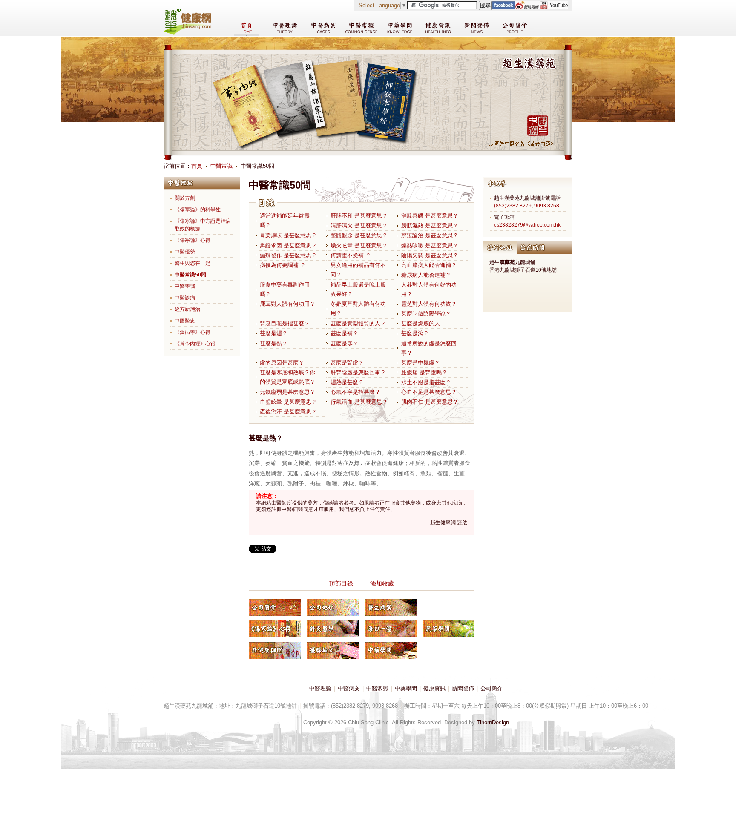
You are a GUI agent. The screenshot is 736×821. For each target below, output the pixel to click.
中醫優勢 (185, 252)
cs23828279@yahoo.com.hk (527, 225)
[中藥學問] (391, 650)
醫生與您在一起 (192, 263)
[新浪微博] (527, 7)
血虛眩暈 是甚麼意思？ (288, 402)
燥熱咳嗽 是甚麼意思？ (429, 245)
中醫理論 (320, 688)
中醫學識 (185, 286)
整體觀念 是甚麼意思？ (359, 235)
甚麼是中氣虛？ (420, 362)
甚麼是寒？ (344, 343)
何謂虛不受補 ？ (351, 255)
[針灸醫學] (333, 628)
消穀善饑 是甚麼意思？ (429, 215)
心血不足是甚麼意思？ (429, 392)
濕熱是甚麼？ (347, 382)
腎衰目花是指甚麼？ (285, 323)
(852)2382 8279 (513, 206)
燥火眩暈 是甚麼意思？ (359, 245)
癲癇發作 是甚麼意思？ (288, 255)
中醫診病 (185, 298)
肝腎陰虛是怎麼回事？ (358, 372)
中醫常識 (221, 166)
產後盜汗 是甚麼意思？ (288, 411)
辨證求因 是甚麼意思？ (288, 245)
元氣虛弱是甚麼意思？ (287, 392)
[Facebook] (503, 7)
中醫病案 (349, 688)
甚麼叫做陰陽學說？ (426, 313)
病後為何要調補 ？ (283, 265)
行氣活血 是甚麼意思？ (359, 402)
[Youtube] (553, 7)
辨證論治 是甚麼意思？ (429, 235)
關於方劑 (185, 198)
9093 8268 (546, 206)
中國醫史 (185, 321)
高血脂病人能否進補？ (429, 265)
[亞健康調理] (275, 650)
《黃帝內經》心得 (195, 344)
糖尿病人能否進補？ (426, 275)
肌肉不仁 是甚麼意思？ (429, 402)
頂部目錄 (341, 583)
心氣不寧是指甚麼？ (355, 392)
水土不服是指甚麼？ (426, 382)
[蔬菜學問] (448, 628)
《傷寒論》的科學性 (198, 209)
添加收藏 (382, 583)
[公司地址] (333, 607)
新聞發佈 (463, 688)
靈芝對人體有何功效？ (429, 304)
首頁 (196, 166)
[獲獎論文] (333, 650)
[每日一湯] (391, 628)
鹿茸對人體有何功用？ (287, 304)
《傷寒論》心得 (192, 240)
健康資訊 (434, 688)
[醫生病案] (391, 607)
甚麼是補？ (344, 333)
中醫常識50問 (190, 275)
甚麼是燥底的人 (420, 323)
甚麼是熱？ (274, 343)
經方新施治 (187, 309)
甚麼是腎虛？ (347, 362)
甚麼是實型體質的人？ (358, 323)
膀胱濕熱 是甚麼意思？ (429, 225)
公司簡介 (491, 688)
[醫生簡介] (275, 607)
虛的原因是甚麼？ (282, 362)
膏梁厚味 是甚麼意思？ (288, 235)
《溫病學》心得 (192, 332)
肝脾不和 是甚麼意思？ (359, 215)
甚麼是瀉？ (415, 333)
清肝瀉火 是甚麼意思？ (359, 225)
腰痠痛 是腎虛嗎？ (424, 372)
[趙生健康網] (187, 33)
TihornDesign (493, 722)
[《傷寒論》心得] (275, 628)
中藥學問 (406, 688)
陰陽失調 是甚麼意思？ (429, 255)
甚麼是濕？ (274, 333)
